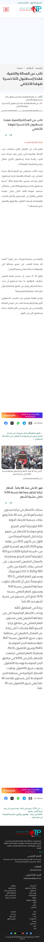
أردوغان (33, 907)
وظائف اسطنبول (30, 888)
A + (10, 135)
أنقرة (34, 902)
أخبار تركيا (33, 886)
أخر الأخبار (29, 68)
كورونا (34, 898)
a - (5, 135)
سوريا (34, 914)
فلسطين (33, 923)
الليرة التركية (32, 895)
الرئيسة (13, 912)
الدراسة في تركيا (10, 898)
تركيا (34, 912)
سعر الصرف (12, 888)
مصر (34, 926)
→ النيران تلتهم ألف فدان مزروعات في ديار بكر (25, 433)
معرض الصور (11, 919)
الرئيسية (39, 68)
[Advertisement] (22, 41)
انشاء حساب (23, 3)
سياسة (20, 68)
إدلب (34, 916)
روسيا (34, 921)
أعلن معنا (12, 916)
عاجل (34, 905)
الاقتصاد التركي (11, 893)
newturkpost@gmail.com (32, 878)
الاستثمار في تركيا (10, 890)
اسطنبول (33, 890)
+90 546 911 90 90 (35, 870)
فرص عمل (32, 893)
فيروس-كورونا (31, 900)
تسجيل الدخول (36, 3)
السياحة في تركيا (10, 895)
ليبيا (35, 928)
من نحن (13, 914)
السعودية (33, 919)
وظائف (13, 886)
